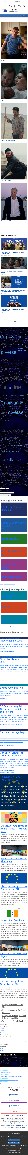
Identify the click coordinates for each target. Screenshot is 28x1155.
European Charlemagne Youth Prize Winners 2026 (14, 1016)
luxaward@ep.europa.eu (17, 1115)
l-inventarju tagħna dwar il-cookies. (14, 1152)
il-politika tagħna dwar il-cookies (13, 1150)
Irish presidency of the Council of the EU (14, 1011)
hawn (7, 1118)
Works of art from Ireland (12, 1021)
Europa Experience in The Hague (12, 1005)
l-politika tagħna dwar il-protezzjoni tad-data (14, 1148)
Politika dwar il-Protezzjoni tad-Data (16, 1125)
